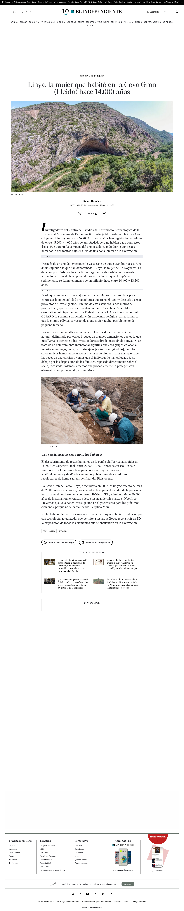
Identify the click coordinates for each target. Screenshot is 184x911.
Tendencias (103, 22)
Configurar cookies (139, 901)
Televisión (116, 22)
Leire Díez (44, 867)
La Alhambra (168, 2)
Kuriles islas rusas (59, 2)
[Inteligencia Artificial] (123, 865)
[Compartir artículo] (80, 214)
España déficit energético (135, 2)
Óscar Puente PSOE (82, 2)
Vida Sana (128, 22)
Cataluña (63, 531)
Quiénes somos (81, 860)
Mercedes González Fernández (52, 870)
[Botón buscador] (177, 12)
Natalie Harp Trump (105, 2)
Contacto (78, 845)
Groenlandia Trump (45, 2)
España (23, 22)
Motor (138, 22)
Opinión (14, 22)
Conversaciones (152, 22)
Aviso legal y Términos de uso (68, 901)
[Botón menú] (6, 12)
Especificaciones (81, 863)
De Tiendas (168, 22)
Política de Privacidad (46, 901)
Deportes (91, 22)
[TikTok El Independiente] (111, 894)
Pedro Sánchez (119, 2)
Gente (81, 22)
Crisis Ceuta (31, 2)
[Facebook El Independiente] (80, 894)
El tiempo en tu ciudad (25, 12)
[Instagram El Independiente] (96, 894)
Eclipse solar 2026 (47, 845)
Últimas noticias (20, 2)
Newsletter (79, 852)
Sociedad (71, 22)
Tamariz (71, 2)
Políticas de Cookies (121, 901)
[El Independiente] (92, 12)
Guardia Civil (45, 863)
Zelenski (159, 2)
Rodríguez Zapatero (48, 856)
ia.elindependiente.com (123, 870)
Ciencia (61, 22)
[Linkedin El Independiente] (103, 894)
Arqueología (49, 531)
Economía (34, 22)
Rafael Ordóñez (92, 201)
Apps (77, 856)
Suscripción (79, 849)
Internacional (48, 22)
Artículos (92, 25)
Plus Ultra (44, 852)
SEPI (42, 849)
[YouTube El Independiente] (87, 894)
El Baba (94, 2)
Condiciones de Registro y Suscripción (96, 901)
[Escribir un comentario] (104, 214)
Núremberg (150, 2)
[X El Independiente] (73, 894)
